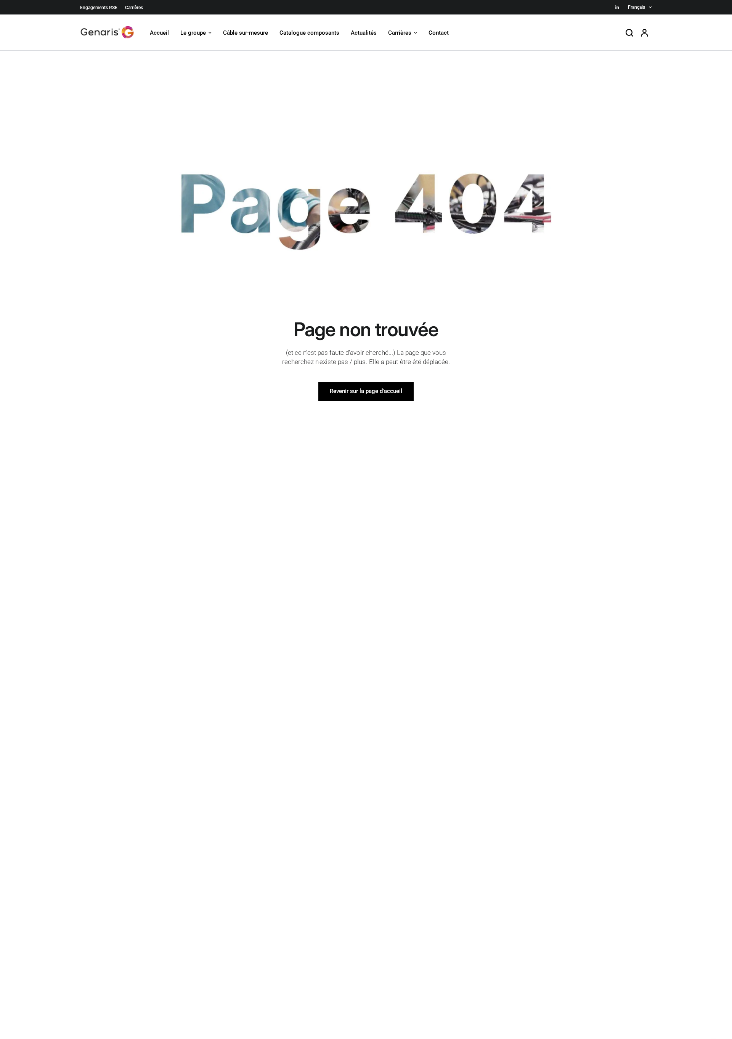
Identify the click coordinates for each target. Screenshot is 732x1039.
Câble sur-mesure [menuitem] (245, 32)
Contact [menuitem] (439, 32)
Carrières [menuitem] (399, 32)
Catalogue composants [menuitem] (309, 32)
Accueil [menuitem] (159, 32)
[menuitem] (100, 7)
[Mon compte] (644, 32)
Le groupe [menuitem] (193, 32)
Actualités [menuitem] (364, 32)
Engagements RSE (98, 7)
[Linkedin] (617, 7)
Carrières (134, 7)
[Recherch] (629, 32)
